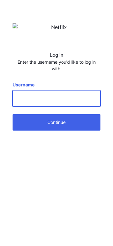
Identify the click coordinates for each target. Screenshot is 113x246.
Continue (56, 122)
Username (24, 85)
